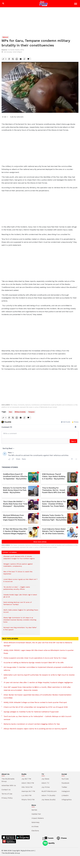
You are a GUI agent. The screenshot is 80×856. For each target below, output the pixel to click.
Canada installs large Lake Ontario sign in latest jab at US (20, 597)
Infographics (67, 800)
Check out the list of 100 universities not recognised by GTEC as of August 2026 (36, 707)
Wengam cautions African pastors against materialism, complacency (18, 566)
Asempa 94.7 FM (28, 791)
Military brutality (20, 412)
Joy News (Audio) (48, 800)
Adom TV (45, 783)
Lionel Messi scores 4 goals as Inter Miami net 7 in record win (20, 581)
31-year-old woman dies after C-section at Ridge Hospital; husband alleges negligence (38, 682)
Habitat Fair (36, 814)
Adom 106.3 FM (28, 783)
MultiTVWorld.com (49, 791)
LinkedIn (65, 795)
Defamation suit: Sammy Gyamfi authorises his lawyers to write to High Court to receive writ (39, 676)
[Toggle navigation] (76, 4)
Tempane (31, 412)
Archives (35, 826)
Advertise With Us (9, 785)
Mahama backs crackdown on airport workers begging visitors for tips (32, 724)
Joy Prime (46, 787)
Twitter (64, 787)
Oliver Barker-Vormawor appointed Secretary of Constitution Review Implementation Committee (37, 696)
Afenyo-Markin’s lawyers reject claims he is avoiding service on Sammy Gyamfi (35, 729)
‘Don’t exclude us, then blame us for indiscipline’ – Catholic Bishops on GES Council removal (37, 717)
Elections (35, 831)
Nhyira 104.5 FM (28, 800)
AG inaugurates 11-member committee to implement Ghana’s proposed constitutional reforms (38, 668)
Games (34, 810)
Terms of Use (7, 794)
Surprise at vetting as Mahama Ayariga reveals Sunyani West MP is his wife (34, 662)
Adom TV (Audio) (48, 795)
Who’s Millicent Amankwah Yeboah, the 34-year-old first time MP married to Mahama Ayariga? (38, 644)
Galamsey (35, 822)
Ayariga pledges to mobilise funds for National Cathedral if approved (31, 712)
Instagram (66, 791)
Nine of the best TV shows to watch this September (17, 574)
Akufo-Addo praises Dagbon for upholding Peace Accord (20, 612)
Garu (10, 412)
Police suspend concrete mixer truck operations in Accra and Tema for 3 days (35, 658)
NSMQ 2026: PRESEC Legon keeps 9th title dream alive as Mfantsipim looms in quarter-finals (39, 651)
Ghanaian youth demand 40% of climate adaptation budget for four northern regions (19, 559)
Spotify (51, 843)
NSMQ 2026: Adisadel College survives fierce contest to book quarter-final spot (35, 702)
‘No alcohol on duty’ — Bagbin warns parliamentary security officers (16, 589)
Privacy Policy (7, 798)
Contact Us (6, 790)
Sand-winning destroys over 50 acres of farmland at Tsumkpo (17, 604)
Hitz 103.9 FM (27, 787)
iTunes (64, 838)
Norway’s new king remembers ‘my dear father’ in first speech (20, 630)
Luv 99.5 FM (26, 795)
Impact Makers (38, 818)
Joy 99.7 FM (26, 779)
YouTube (65, 779)
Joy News (45, 779)
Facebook (65, 783)
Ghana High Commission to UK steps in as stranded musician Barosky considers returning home (19, 621)
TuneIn (50, 838)
